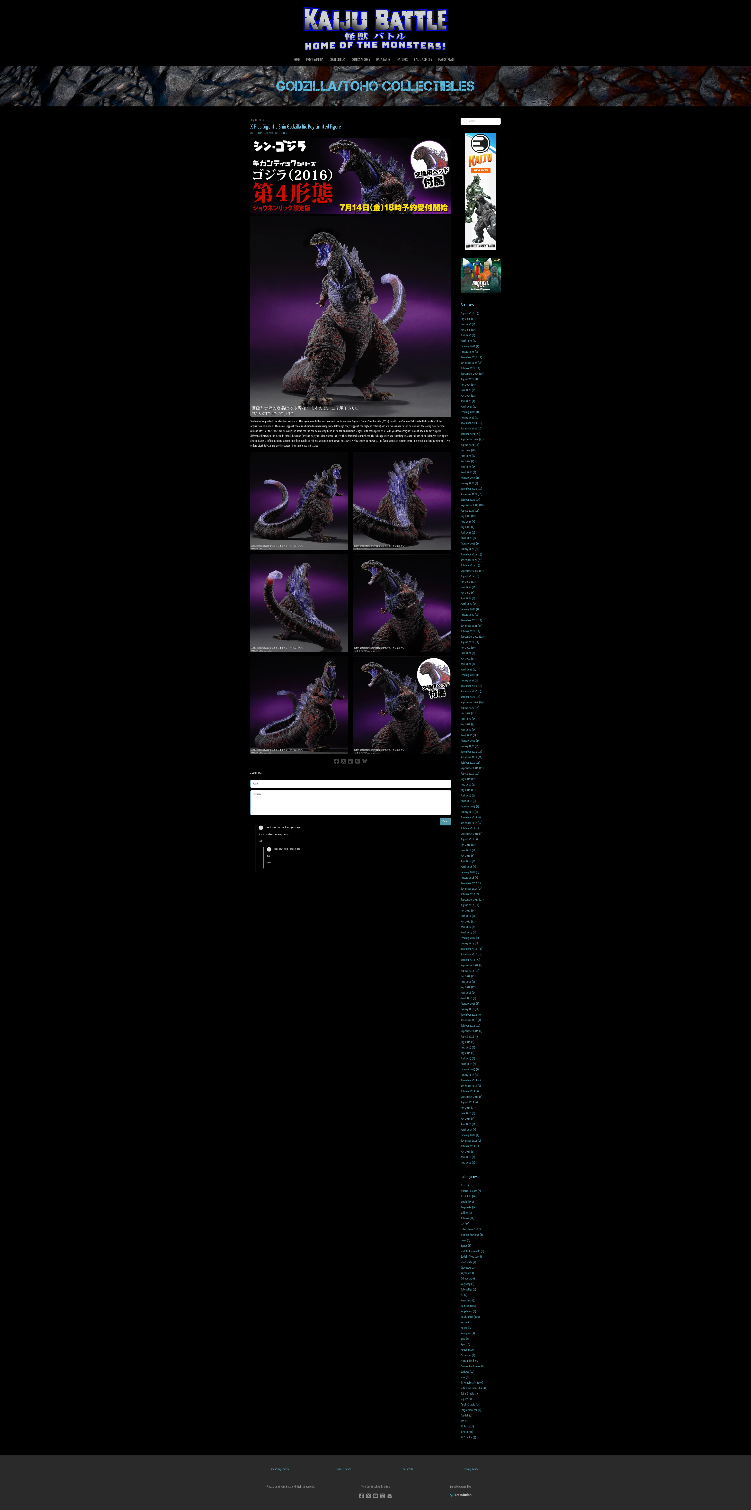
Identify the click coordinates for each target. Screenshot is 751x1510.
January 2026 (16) (470, 351)
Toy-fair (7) (466, 1415)
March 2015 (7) (468, 1064)
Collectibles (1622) (471, 1229)
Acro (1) (465, 1185)
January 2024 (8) (469, 483)
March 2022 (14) (469, 603)
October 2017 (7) (470, 894)
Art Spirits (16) (469, 1196)
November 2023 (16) (471, 494)
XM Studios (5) (468, 1437)
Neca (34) (466, 1338)
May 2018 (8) (467, 855)
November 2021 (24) (471, 625)
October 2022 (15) (470, 565)
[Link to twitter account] (368, 1495)
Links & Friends (343, 1469)
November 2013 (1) (471, 1140)
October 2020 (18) (470, 697)
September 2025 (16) (472, 373)
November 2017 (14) (471, 888)
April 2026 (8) (468, 335)
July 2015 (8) (467, 1042)
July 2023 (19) (468, 516)
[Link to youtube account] (375, 1495)
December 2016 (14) (471, 949)
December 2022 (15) (471, 554)
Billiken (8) (466, 1212)
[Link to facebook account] (361, 1495)
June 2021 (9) (468, 653)
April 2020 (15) (468, 729)
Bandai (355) (467, 1201)
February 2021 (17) (471, 675)
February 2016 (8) (470, 1003)
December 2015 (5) (471, 1014)
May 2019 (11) (468, 790)
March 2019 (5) (468, 801)
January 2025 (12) (470, 417)
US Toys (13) (467, 1426)
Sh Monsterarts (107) (472, 1382)
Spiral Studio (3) (469, 1393)
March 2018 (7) (468, 866)
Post (445, 821)
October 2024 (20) (470, 434)
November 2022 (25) (471, 560)
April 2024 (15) (468, 466)
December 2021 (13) (471, 620)
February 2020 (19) (471, 740)
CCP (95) (465, 1223)
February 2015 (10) (471, 1069)
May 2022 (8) (467, 592)
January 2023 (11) (470, 549)
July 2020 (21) (468, 713)
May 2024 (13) (468, 461)
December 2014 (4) (471, 1080)
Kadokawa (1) (468, 1267)
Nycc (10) (465, 1344)
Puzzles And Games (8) (472, 1366)
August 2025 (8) (469, 379)
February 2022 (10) (471, 609)
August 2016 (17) (470, 970)
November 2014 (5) (471, 1085)
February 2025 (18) (471, 412)
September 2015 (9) (471, 1031)
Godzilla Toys (271, 133)
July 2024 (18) (468, 450)
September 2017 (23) (472, 899)
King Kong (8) (467, 1284)
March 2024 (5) (468, 472)
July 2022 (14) (468, 581)
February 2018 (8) (470, 872)
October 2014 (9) (470, 1091)
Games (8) (466, 1245)
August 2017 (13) (470, 905)
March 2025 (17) (469, 406)
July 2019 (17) (468, 779)
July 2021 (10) (468, 647)
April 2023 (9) (468, 532)
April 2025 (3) (468, 401)
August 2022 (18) (470, 576)
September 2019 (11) (472, 768)
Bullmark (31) (467, 1218)
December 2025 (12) (471, 357)
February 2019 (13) (471, 806)
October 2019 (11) (470, 762)
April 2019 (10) (468, 795)
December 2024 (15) (471, 423)
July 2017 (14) (468, 910)
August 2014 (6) (469, 1102)
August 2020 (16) (470, 707)
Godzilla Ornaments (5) (472, 1251)
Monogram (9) (468, 1333)
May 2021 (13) (468, 658)
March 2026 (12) (469, 340)
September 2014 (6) (471, 1096)
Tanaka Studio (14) (470, 1404)
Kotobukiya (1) (468, 1289)
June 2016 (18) (468, 981)
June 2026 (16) (468, 324)
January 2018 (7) (469, 877)
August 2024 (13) (470, 445)
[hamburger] (258, 6)
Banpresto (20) (469, 1207)
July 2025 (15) (468, 384)
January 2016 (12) (470, 1009)
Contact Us (407, 1469)
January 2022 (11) (470, 614)
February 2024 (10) (471, 477)
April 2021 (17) (468, 664)
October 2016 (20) (470, 959)
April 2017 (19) (468, 927)
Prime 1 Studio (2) (470, 1360)
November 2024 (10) (471, 428)
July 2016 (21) (468, 976)
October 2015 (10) (470, 1025)
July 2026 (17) (468, 319)
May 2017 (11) (468, 921)
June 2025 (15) (468, 390)
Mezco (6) (466, 1322)
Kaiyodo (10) (467, 1273)
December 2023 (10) (471, 488)
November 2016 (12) (471, 954)
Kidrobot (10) (468, 1278)
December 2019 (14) (471, 751)
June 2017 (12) (468, 916)
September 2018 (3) (471, 833)
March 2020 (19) (469, 735)
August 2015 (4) (469, 1036)
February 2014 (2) (470, 1135)
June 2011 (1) (468, 1162)
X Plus (283, 133)
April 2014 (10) (468, 1124)
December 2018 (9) (471, 817)
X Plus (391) (467, 1432)
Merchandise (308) (470, 1317)
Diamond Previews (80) (472, 1234)
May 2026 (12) (468, 329)
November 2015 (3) (471, 1020)
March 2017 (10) (469, 932)
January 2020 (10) (470, 746)
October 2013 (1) (470, 1146)
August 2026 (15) (470, 313)
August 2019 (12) (470, 773)
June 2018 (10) (468, 850)
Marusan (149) (468, 1300)
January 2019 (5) (469, 812)
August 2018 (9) (469, 839)
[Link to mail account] (389, 1495)
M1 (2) (464, 1295)
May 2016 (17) (468, 987)
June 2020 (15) (468, 718)
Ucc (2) (464, 1421)
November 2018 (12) (471, 823)
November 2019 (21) (471, 757)
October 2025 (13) (470, 368)
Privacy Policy (471, 1469)
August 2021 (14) (470, 642)
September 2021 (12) (472, 636)
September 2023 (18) (472, 505)
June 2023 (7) (468, 521)
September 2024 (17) (472, 439)
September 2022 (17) (472, 571)
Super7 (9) (466, 1399)
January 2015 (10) (470, 1075)
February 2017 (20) (471, 938)
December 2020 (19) (471, 686)
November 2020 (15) (471, 691)
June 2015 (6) (468, 1047)
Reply (260, 841)
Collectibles (256, 133)
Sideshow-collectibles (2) (474, 1388)
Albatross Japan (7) (471, 1191)
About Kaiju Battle (279, 1469)
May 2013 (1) (467, 1151)
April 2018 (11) (468, 861)
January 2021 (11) (470, 680)
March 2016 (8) (468, 998)
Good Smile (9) (468, 1262)
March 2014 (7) (468, 1129)
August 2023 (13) (470, 510)
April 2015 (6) (468, 1058)
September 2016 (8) (471, 965)
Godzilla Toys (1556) (471, 1256)
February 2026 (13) (471, 346)
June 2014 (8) (468, 1113)
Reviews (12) (467, 1371)
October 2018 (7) (470, 828)
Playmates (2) (468, 1355)
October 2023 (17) (470, 499)
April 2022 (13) (468, 598)
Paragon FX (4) (468, 1349)
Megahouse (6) (468, 1311)
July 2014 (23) (468, 1107)
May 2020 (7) (467, 724)
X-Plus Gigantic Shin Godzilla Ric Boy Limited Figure (295, 127)
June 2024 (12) (468, 455)
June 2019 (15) (468, 784)
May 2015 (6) (467, 1053)
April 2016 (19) (468, 992)
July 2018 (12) (468, 844)
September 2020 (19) (472, 702)
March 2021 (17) (469, 669)
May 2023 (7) (467, 527)
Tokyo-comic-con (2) (471, 1410)
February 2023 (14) (471, 543)
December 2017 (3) (471, 883)
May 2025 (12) (468, 395)
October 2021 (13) (470, 631)
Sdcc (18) (465, 1377)
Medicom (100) (468, 1306)
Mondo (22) (467, 1327)
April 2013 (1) (468, 1157)
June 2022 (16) (468, 587)
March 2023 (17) (469, 538)
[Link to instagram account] (382, 1495)
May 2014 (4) (467, 1118)
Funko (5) (465, 1240)
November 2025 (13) (471, 362)
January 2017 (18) (470, 943)
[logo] (375, 28)
